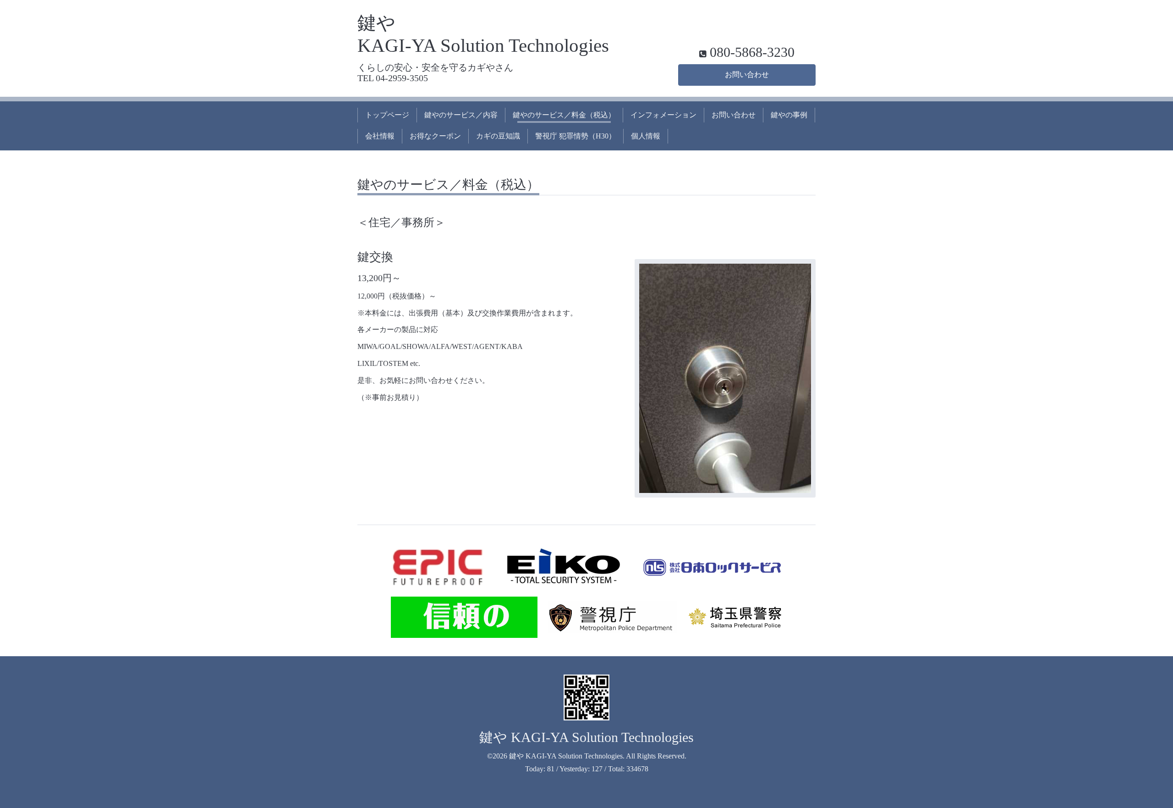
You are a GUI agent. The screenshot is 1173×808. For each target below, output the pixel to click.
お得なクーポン (435, 136)
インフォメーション (663, 115)
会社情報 (380, 136)
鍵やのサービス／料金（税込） (564, 115)
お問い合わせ (747, 74)
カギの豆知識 (498, 136)
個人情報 (645, 136)
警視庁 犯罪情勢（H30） (575, 136)
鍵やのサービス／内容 (461, 115)
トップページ (387, 115)
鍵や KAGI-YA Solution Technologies (586, 737)
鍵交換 (375, 257)
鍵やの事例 (789, 115)
